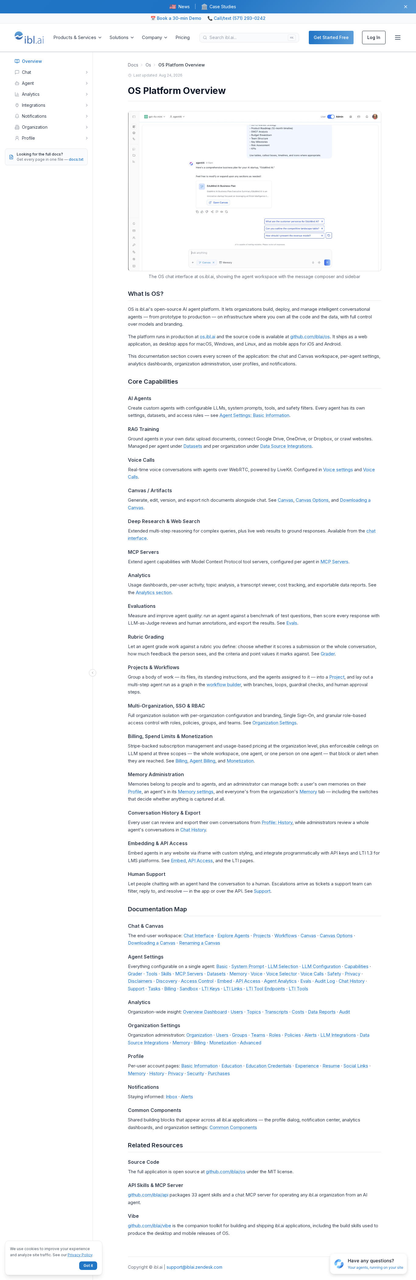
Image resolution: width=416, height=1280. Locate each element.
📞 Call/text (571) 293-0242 (236, 18)
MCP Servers (334, 562)
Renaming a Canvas (199, 943)
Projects (262, 935)
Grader (328, 654)
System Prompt (247, 966)
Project (336, 677)
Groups (239, 1035)
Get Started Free (331, 37)
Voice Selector (281, 974)
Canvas (285, 500)
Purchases (219, 1073)
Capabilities (356, 966)
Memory (308, 791)
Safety (334, 974)
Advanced (250, 1042)
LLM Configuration (321, 966)
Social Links (356, 1066)
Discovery (166, 981)
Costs (298, 1012)
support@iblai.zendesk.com (194, 1267)
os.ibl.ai (207, 336)
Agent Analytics (280, 981)
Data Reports (322, 1012)
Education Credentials (268, 1066)
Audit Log (325, 981)
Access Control (197, 981)
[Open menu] (397, 37)
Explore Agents (233, 935)
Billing (181, 761)
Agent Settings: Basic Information (254, 415)
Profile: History (277, 822)
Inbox (171, 1096)
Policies (292, 1035)
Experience (307, 1066)
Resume (331, 1066)
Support (262, 891)
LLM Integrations (338, 1035)
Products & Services (74, 37)
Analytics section (153, 592)
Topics (254, 1012)
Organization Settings (274, 723)
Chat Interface (199, 935)
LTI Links (233, 988)
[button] (368, 1264)
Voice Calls (312, 974)
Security (195, 1073)
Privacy (352, 974)
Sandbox (189, 988)
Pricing (182, 37)
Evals (291, 623)
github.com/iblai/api (148, 1195)
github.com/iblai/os (310, 336)
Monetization (240, 761)
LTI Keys (211, 988)
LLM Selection (283, 966)
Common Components (233, 1127)
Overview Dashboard (205, 1012)
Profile (135, 791)
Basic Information (199, 1066)
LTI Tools (298, 988)
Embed (178, 860)
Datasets (192, 446)
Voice (257, 974)
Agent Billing (202, 761)
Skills (166, 974)
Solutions (119, 37)
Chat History (193, 830)
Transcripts (276, 1012)
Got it (88, 1265)
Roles (275, 1035)
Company (152, 37)
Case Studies (218, 6)
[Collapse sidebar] (92, 672)
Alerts (311, 1035)
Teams (258, 1035)
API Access (200, 860)
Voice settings (338, 469)
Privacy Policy (80, 1255)
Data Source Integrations (286, 446)
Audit (344, 1012)
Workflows (285, 935)
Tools (151, 974)
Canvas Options (312, 500)
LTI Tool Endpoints (265, 988)
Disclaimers (140, 981)
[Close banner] (405, 6)
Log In (373, 37)
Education (231, 1066)
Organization (199, 1035)
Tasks (154, 988)
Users (237, 1012)
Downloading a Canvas (151, 943)
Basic (222, 966)
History (156, 1073)
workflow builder (223, 684)
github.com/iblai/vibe (149, 1225)
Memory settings (195, 791)
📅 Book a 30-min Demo (175, 18)
